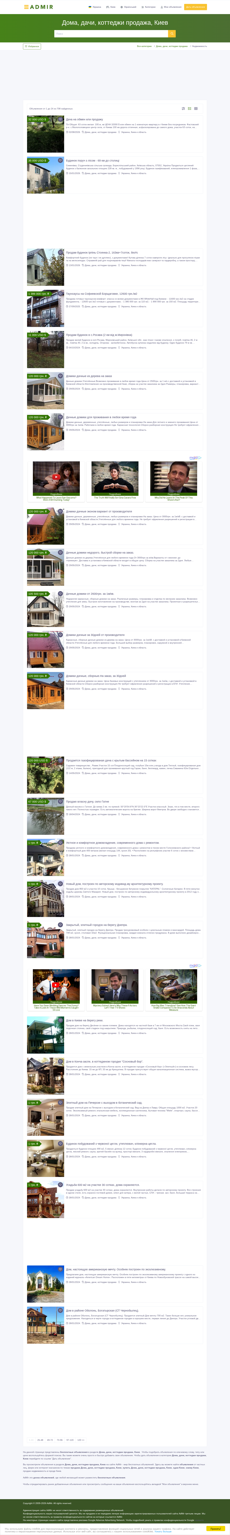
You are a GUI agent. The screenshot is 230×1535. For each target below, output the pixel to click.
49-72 (50, 1440)
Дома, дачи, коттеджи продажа (172, 46)
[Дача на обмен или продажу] (45, 134)
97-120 (70, 1440)
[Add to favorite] (60, 119)
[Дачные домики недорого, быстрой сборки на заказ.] (45, 567)
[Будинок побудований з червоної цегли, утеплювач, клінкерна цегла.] (45, 1158)
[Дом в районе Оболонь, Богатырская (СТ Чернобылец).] (45, 1325)
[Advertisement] (115, 74)
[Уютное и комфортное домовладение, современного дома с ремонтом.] (45, 857)
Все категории (144, 46)
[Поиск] (172, 33)
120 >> (80, 1440)
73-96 (60, 1440)
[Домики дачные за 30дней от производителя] (45, 649)
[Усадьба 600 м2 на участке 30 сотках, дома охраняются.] (45, 1199)
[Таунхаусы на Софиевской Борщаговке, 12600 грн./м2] (45, 308)
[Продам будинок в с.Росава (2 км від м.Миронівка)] (45, 349)
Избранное (33, 46)
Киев (112, 7)
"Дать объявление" (61, 1458)
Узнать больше (163, 1531)
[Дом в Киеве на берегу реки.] (45, 1035)
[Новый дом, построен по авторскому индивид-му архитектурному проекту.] (45, 898)
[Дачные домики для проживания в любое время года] (45, 431)
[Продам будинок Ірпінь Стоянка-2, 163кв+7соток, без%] (45, 267)
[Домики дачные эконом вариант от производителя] (45, 526)
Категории (150, 7)
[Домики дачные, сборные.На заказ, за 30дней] (45, 690)
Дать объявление (195, 7)
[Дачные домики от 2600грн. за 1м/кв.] (45, 608)
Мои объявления (172, 7)
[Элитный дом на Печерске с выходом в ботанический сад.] (45, 1117)
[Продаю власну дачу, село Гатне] (45, 816)
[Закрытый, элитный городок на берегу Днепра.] (45, 939)
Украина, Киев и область (133, 132)
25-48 (40, 1440)
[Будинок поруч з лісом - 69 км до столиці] (45, 175)
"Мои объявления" (171, 1484)
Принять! (216, 1528)
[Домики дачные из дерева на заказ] (45, 390)
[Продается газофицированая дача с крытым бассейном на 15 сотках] (45, 775)
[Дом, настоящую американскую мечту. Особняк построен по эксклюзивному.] (45, 1284)
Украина (97, 7)
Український (130, 7)
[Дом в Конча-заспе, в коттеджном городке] (45, 1076)
